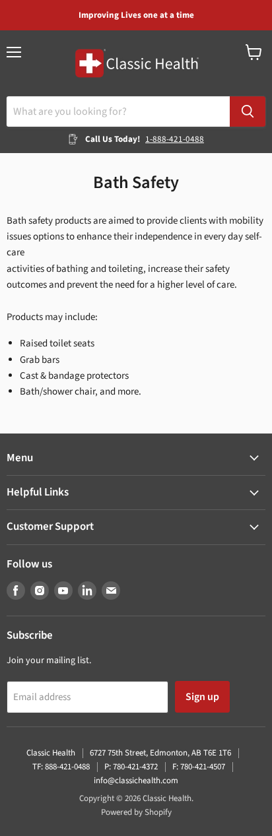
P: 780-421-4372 (131, 767)
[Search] (247, 111)
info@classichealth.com (136, 781)
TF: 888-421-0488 (61, 767)
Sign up (202, 697)
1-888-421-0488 (174, 139)
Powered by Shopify (136, 812)
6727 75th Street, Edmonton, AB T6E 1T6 (160, 753)
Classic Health (50, 753)
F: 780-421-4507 (198, 767)
